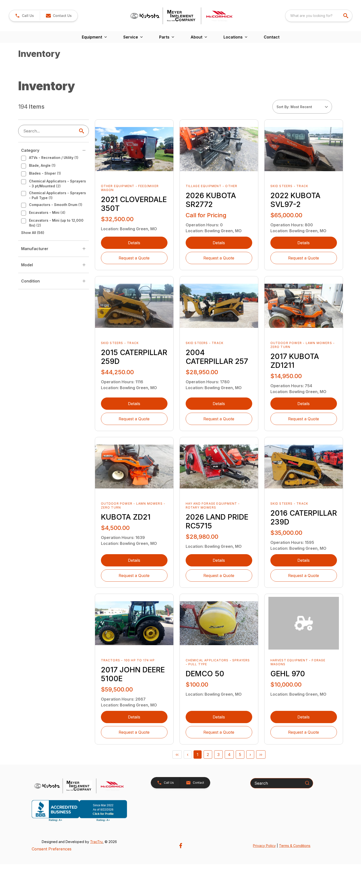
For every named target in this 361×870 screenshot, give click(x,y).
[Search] (307, 782)
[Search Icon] (82, 131)
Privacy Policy (264, 846)
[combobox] (318, 16)
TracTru (96, 842)
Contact (271, 37)
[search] (346, 15)
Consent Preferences (51, 848)
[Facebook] (181, 845)
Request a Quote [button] (134, 258)
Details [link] (134, 242)
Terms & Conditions (294, 846)
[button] (24, 15)
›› (260, 754)
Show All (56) (32, 232)
